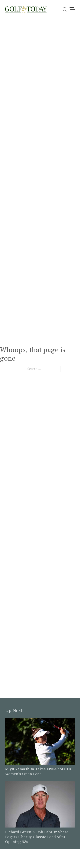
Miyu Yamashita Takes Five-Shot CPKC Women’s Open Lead (39, 771)
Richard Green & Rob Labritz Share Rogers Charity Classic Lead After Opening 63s (36, 836)
